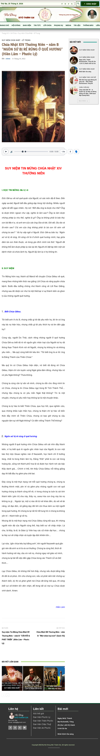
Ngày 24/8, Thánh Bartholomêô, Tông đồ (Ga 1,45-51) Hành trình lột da (33, 686)
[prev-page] (3, 695)
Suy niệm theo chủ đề (87, 77)
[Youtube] (25, 728)
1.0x (63, 151)
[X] (72, 4)
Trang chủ (5, 33)
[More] (60, 65)
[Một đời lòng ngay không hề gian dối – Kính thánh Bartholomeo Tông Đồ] (74, 80)
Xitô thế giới (38, 713)
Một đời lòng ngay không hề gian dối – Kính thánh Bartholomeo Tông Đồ (88, 81)
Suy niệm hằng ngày (12, 688)
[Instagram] (65, 4)
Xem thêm (82, 101)
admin (8, 59)
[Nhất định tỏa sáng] (54, 678)
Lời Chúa (13, 33)
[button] (78, 4)
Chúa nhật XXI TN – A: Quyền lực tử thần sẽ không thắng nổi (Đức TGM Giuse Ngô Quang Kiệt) (87, 92)
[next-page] (7, 695)
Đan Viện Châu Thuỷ (42, 724)
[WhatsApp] (44, 653)
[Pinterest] (38, 653)
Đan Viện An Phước (42, 728)
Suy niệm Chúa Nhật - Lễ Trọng (29, 33)
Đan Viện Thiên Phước (43, 721)
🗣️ (76, 151)
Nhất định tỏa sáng (54, 688)
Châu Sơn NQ (84, 87)
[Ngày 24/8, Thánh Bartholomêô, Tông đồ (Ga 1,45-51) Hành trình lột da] (33, 678)
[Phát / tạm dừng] (6, 151)
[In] (20, 653)
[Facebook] (62, 4)
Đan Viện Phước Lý (41, 717)
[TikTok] (69, 4)
